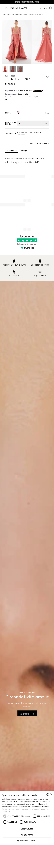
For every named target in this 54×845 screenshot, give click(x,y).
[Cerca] (40, 7)
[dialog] (27, 818)
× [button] (51, 794)
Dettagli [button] (23, 150)
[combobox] (47, 794)
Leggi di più (6, 811)
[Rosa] (18, 112)
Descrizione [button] (11, 150)
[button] (40, 7)
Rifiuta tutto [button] (27, 835)
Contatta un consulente (38, 143)
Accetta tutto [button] (27, 829)
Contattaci (24, 714)
